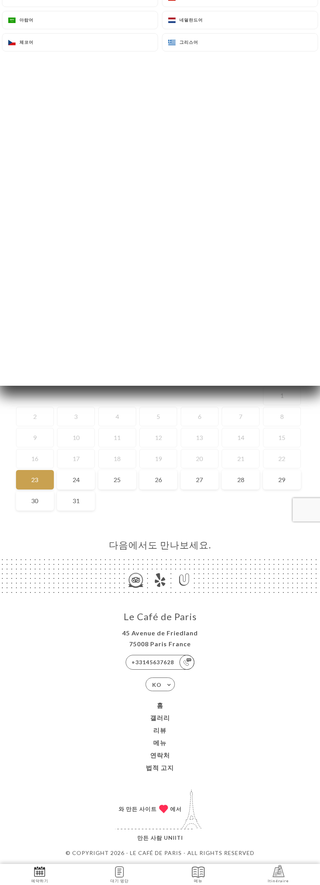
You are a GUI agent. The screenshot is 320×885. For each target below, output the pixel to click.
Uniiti (173, 837)
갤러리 (160, 717)
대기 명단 (119, 880)
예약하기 (39, 880)
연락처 (160, 755)
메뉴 (160, 742)
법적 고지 (160, 767)
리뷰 (160, 730)
